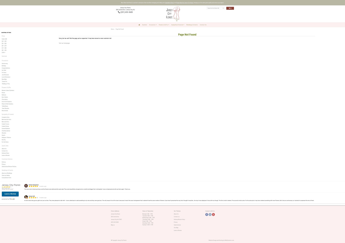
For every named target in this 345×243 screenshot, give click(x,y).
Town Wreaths (5, 108)
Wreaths (4, 133)
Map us (113, 225)
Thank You (4, 81)
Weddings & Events (192, 25)
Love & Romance (6, 77)
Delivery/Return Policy (179, 219)
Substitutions (177, 225)
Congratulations (6, 68)
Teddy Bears (5, 106)
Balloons (4, 95)
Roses (3, 92)
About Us (4, 148)
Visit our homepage (64, 43)
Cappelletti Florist (169, 2)
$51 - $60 (4, 43)
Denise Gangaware (34, 184)
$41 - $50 (4, 41)
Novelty (4, 139)
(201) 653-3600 (126, 12)
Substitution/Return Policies (9, 166)
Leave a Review (6, 155)
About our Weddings (7, 173)
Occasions (152, 25)
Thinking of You (6, 83)
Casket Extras (5, 126)
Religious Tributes (6, 137)
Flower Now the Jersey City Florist (184, 2)
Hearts (3, 135)
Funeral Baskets (6, 128)
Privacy (3, 164)
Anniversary (5, 63)
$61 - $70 (4, 45)
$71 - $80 (4, 48)
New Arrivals (5, 110)
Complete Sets (5, 117)
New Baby (4, 79)
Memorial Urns (5, 121)
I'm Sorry (4, 72)
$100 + (3, 52)
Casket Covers (5, 124)
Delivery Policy (5, 153)
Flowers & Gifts (163, 25)
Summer (144, 25)
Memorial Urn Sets (6, 119)
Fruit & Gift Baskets (7, 101)
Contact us (177, 216)
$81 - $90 (4, 50)
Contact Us (203, 25)
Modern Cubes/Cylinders (8, 90)
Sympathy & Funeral (177, 25)
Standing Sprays (6, 130)
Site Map (176, 227)
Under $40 (4, 39)
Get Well (4, 70)
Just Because (5, 74)
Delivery (4, 162)
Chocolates (5, 99)
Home (112, 29)
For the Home (5, 142)
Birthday (4, 66)
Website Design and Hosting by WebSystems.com (221, 240)
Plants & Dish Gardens (7, 104)
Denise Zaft (32, 196)
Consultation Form (6, 177)
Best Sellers (5, 97)
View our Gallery (6, 175)
